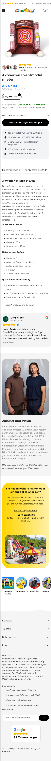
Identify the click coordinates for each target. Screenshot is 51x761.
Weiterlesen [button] (8, 342)
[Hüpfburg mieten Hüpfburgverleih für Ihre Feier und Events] (8, 583)
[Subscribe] (44, 718)
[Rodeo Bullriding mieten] (35, 583)
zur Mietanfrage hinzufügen (25, 122)
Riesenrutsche (21, 591)
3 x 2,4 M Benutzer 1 (12, 97)
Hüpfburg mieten (8, 592)
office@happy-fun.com (25, 510)
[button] (47, 10)
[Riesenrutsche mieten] (21, 583)
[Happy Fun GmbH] (25, 10)
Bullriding (34, 591)
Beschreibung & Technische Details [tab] (24, 170)
